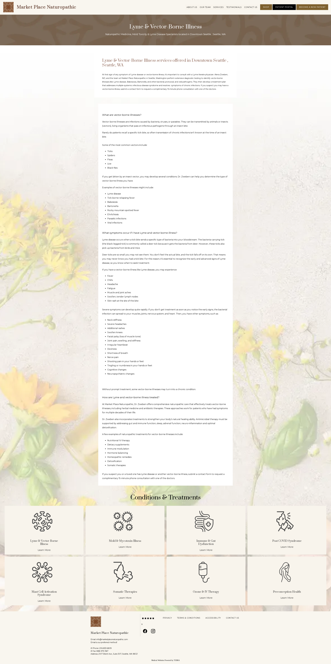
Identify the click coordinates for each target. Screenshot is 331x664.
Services (218, 7)
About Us (192, 7)
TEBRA (177, 660)
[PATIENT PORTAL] (284, 10)
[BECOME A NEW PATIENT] (312, 10)
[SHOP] (266, 10)
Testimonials (234, 7)
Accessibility (213, 618)
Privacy (167, 618)
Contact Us (250, 7)
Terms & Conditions (188, 618)
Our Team (205, 7)
